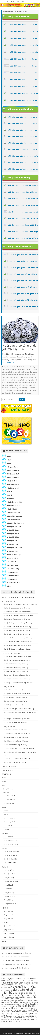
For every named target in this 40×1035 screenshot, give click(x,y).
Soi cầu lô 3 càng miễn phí (16, 1014)
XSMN (9, 460)
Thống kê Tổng (12, 551)
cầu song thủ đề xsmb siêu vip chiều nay (17, 675)
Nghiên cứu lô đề (9, 367)
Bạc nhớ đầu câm (16, 981)
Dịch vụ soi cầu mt (8, 687)
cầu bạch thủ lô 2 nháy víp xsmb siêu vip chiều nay (20, 604)
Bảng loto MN (8, 915)
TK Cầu (4, 848)
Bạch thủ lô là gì (5, 979)
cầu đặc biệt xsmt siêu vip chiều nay (15, 697)
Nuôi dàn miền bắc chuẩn (23, 383)
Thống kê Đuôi (12, 544)
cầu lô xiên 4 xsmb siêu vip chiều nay (16, 671)
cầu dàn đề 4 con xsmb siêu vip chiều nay (17, 627)
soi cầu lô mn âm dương (13, 1016)
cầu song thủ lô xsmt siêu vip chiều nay (17, 719)
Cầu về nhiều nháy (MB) (15, 523)
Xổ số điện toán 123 (14, 506)
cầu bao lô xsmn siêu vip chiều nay (15, 730)
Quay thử (5, 923)
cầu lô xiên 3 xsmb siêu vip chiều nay (16, 668)
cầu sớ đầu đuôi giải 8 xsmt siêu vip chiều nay (19, 709)
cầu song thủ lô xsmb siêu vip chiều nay (17, 679)
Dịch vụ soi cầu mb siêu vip (11, 653)
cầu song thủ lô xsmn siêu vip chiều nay (17, 758)
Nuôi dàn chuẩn (15, 380)
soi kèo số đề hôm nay (19, 1019)
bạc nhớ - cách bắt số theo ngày (20, 979)
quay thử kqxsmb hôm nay (17, 1004)
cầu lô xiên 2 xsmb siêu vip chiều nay (16, 664)
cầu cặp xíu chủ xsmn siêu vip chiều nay (17, 733)
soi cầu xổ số (30, 1018)
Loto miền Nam (12, 565)
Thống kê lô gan (13, 530)
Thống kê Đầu (12, 541)
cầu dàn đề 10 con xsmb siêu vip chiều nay (18, 638)
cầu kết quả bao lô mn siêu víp (23, 205)
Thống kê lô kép (13, 537)
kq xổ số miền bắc (29, 1000)
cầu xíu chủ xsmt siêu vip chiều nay (15, 722)
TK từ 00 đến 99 (12, 558)
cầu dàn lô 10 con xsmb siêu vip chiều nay (17, 641)
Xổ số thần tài (12, 509)
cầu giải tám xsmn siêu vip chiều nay (16, 741)
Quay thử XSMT (12, 579)
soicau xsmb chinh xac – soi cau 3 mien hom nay (18, 597)
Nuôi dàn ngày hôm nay (27, 388)
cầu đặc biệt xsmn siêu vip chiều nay (16, 737)
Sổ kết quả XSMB (13, 470)
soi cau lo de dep (22, 1005)
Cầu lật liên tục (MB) (14, 516)
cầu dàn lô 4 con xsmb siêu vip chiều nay (17, 645)
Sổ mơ (9, 586)
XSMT (9, 463)
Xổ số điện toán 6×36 (11, 844)
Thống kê (10, 499)
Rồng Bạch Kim (31, 1004)
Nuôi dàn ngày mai (8, 390)
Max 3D (9, 491)
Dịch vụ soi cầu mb (8, 601)
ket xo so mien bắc (14, 995)
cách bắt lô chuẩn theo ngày (17, 981)
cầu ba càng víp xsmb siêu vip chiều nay (17, 608)
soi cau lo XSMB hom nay (14, 1011)
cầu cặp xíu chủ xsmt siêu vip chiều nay (17, 694)
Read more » (10, 363)
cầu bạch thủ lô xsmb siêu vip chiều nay (17, 619)
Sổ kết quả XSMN (13, 474)
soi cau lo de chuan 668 (7, 1006)
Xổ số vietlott (12, 481)
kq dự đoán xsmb (24, 999)
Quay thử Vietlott (13, 583)
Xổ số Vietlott (8, 826)
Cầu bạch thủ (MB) (13, 512)
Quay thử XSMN (13, 576)
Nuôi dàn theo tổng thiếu (23, 390)
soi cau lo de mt (9, 1010)
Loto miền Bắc (12, 562)
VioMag (8, 1033)
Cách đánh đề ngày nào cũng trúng (22, 985)
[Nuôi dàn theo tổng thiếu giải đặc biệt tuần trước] (20, 330)
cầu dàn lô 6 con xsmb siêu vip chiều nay (17, 649)
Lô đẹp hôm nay (16, 1002)
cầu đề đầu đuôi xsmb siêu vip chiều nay (17, 660)
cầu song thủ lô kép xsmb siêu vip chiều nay (18, 683)
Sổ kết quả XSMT (13, 477)
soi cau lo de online (20, 1010)
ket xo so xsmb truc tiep (11, 997)
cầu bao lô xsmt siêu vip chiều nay (15, 690)
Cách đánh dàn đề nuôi (26, 367)
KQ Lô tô (5, 908)
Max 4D (9, 495)
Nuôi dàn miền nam (24, 385)
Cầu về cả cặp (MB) (14, 519)
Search (22, 399)
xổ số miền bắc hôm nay (13, 1021)
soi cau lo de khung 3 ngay (18, 1006)
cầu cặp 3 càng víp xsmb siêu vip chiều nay (18, 623)
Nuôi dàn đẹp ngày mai (29, 380)
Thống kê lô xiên (13, 534)
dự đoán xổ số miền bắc (17, 991)
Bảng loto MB (8, 919)
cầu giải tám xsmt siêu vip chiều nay (15, 701)
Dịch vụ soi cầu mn (8, 727)
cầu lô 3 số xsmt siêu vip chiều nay (15, 705)
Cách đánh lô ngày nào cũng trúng (19, 984)
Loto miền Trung (13, 569)
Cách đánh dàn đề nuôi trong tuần (13, 369)
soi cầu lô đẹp (24, 1016)
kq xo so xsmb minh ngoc (16, 1000)
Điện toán (5, 833)
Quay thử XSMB (12, 572)
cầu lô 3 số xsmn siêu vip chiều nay (15, 745)
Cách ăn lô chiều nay (9, 766)
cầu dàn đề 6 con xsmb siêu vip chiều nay (17, 630)
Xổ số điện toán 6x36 (14, 502)
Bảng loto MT (8, 911)
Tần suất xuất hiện (14, 555)
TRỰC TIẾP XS (6, 774)
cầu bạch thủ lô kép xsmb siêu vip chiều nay (18, 615)
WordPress (35, 1033)
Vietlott (4, 807)
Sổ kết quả (5, 793)
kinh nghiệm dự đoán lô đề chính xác (18, 998)
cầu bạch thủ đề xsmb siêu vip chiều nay (17, 612)
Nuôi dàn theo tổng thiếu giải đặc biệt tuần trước (19, 347)
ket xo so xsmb (30, 995)
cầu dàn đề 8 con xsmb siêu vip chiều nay (17, 634)
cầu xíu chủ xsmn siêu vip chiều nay (15, 762)
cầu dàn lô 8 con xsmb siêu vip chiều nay (17, 656)
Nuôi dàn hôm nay (8, 383)
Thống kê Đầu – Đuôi (14, 548)
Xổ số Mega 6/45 (13, 484)
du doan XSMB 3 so (22, 986)
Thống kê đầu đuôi (14, 527)
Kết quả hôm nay (13, 467)
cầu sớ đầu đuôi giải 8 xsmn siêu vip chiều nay (19, 748)
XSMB (9, 456)
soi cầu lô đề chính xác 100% (14, 1018)
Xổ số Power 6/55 (13, 488)
